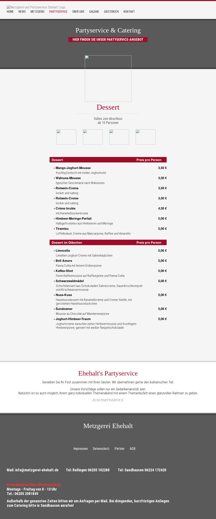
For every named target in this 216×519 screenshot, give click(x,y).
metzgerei (38, 11)
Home (10, 11)
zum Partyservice (108, 400)
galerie (94, 11)
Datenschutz (101, 449)
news (22, 11)
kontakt (129, 11)
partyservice (58, 11)
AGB (132, 449)
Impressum (80, 449)
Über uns (78, 11)
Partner (120, 449)
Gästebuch (111, 11)
